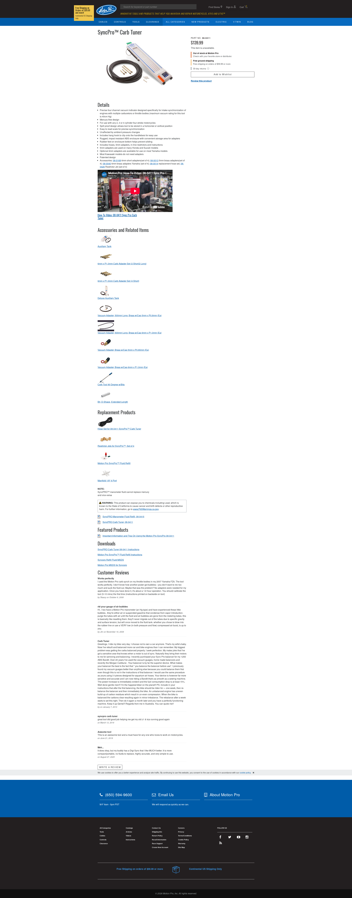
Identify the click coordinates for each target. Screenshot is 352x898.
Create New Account (160, 847)
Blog (250, 21)
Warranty (181, 843)
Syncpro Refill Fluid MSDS (111, 559)
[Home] (106, 9)
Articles (129, 832)
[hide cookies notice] (253, 772)
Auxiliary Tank (104, 246)
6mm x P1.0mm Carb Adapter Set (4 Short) (118, 280)
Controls (120, 21)
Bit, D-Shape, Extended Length (113, 401)
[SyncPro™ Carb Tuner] (142, 65)
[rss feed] (220, 843)
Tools (136, 21)
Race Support (157, 843)
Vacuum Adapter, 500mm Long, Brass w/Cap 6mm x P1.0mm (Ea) (130, 332)
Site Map (181, 847)
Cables (103, 21)
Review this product (201, 80)
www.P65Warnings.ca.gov (146, 509)
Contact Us (156, 828)
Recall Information (159, 839)
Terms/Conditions (185, 835)
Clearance (152, 21)
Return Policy (157, 835)
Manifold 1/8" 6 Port (107, 480)
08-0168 (117, 160)
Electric (221, 21)
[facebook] (220, 837)
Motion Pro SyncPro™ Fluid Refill (114, 463)
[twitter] (229, 837)
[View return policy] (208, 68)
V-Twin (237, 21)
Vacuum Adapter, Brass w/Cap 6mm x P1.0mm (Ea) (123, 367)
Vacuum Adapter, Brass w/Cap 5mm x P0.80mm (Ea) (123, 349)
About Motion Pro (225, 794)
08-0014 (154, 163)
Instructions (130, 839)
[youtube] (238, 837)
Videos (128, 835)
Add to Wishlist (223, 74)
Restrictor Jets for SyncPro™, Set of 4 (116, 445)
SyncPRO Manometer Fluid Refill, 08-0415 (123, 516)
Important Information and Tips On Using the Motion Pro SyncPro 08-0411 (138, 535)
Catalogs (129, 828)
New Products (200, 21)
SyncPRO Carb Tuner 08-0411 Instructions (118, 549)
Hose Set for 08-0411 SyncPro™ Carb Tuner (119, 428)
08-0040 (107, 163)
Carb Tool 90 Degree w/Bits (111, 384)
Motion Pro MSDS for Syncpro (112, 565)
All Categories (175, 21)
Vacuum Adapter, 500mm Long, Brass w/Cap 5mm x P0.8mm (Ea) (130, 315)
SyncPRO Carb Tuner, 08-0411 (118, 522)
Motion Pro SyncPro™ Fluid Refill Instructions (120, 554)
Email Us (166, 794)
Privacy (181, 832)
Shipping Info (157, 832)
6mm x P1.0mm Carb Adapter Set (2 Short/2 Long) (122, 263)
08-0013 (154, 160)
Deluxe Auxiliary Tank (108, 298)
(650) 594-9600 (118, 794)
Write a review (110, 767)
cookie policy (245, 772)
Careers (181, 828)
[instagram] (247, 837)
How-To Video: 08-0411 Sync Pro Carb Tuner (117, 216)
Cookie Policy (183, 839)
